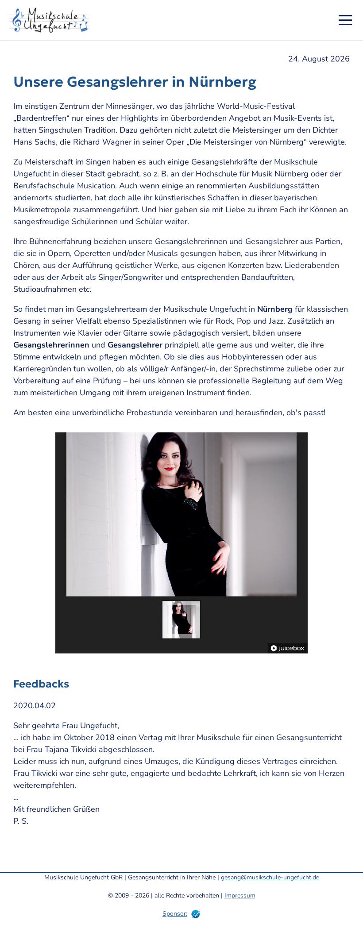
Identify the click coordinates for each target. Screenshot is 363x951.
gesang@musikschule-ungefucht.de (270, 877)
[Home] (52, 20)
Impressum (239, 895)
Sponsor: (174, 913)
